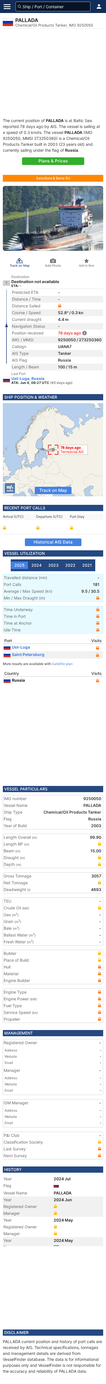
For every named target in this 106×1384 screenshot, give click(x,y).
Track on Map (53, 490)
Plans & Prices (53, 161)
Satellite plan (62, 664)
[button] (99, 6)
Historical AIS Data (53, 542)
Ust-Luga (21, 647)
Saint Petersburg (28, 654)
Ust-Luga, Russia (27, 378)
